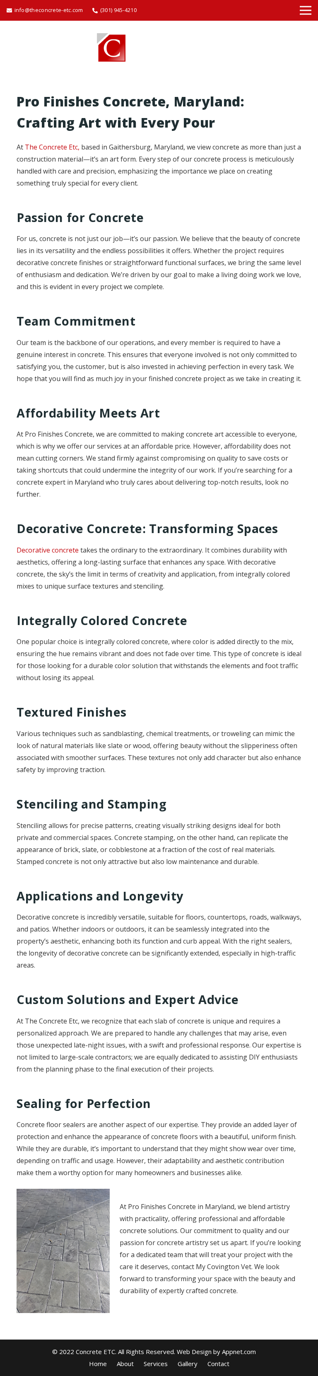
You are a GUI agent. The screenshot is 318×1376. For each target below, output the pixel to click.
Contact (218, 1363)
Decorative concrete (48, 550)
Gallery (188, 1363)
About (125, 1363)
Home (98, 1363)
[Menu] (305, 10)
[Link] (159, 47)
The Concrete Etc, (52, 147)
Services (156, 1363)
